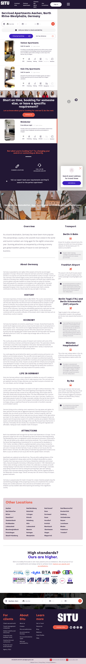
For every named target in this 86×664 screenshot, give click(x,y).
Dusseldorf (9, 517)
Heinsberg (29, 520)
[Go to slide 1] (6, 60)
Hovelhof (47, 520)
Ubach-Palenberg (12, 535)
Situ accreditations (25, 629)
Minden (62, 526)
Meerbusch (48, 526)
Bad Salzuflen (11, 511)
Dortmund (47, 514)
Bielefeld (29, 511)
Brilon (8, 514)
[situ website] (5, 4)
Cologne (29, 514)
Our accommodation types (26, 637)
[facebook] (81, 627)
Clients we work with (9, 623)
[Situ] (68, 621)
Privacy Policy (42, 662)
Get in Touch (40, 623)
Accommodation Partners (25, 633)
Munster (29, 529)
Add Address (71, 183)
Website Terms (34, 662)
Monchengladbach (12, 529)
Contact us (28, 114)
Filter (18, 36)
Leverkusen (64, 523)
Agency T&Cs (7, 649)
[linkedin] (74, 627)
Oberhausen (48, 529)
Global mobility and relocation (9, 631)
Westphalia (30, 535)
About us (22, 623)
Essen (46, 517)
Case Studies (40, 635)
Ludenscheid (30, 526)
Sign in (56, 4)
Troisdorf (63, 532)
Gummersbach (11, 520)
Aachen (8, 508)
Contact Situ (17, 4)
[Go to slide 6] (12, 60)
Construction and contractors (8, 641)
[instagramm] (77, 627)
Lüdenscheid (10, 526)
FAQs (37, 638)
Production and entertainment (7, 645)
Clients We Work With (36, 4)
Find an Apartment (26, 4)
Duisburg (63, 514)
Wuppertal (48, 535)
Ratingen (29, 532)
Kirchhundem (10, 523)
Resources (39, 626)
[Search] (53, 24)
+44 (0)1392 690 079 (16, 659)
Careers (22, 626)
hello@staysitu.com (28, 659)
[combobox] (4, 24)
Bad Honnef (48, 508)
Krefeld (47, 523)
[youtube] (71, 627)
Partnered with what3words (58, 659)
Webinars (39, 632)
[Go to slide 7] (13, 139)
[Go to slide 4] (10, 60)
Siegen (46, 532)
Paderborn (64, 529)
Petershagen (10, 532)
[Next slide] (17, 50)
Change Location (17, 170)
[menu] (68, 4)
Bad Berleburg (31, 508)
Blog (37, 629)
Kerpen (62, 520)
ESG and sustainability (24, 642)
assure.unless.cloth (73, 659)
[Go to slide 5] (11, 60)
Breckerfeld (64, 511)
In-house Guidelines (50, 662)
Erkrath (28, 517)
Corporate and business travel (7, 636)
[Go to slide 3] (8, 139)
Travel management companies (9, 627)
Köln (27, 523)
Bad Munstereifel (66, 508)
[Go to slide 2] (7, 139)
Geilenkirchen (65, 517)
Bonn (46, 511)
